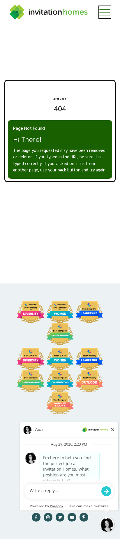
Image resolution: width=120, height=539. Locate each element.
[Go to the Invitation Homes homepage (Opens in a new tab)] (49, 12)
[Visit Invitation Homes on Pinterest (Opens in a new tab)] (84, 517)
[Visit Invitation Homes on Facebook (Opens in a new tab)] (36, 517)
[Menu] (105, 12)
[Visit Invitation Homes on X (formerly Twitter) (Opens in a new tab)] (60, 517)
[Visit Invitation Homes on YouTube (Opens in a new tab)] (72, 517)
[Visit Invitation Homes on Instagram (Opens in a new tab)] (48, 517)
